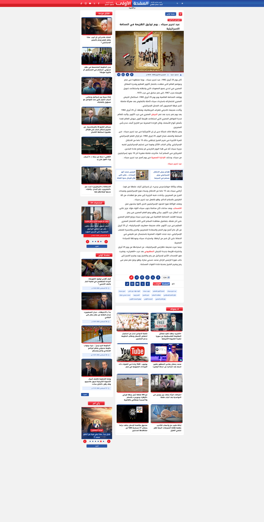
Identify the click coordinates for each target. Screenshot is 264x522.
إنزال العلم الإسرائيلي (170, 295)
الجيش (154, 114)
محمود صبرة (175, 74)
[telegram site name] (137, 284)
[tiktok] (127, 284)
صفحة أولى (171, 14)
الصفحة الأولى (148, 299)
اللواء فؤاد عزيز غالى (134, 291)
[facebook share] (131, 74)
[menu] (182, 3)
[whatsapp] (131, 277)
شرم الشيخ (146, 295)
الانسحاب (177, 208)
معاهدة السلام (156, 295)
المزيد (97, 246)
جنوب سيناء (146, 291)
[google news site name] (148, 284)
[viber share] (118, 74)
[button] (106, 241)
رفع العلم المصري (160, 299)
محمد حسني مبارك (125, 295)
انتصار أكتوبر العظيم (158, 291)
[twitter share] (127, 74)
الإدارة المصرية (158, 157)
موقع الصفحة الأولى (135, 299)
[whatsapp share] (123, 74)
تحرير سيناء (122, 291)
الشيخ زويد (136, 295)
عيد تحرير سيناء (171, 291)
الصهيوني (149, 251)
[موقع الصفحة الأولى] (132, 3)
